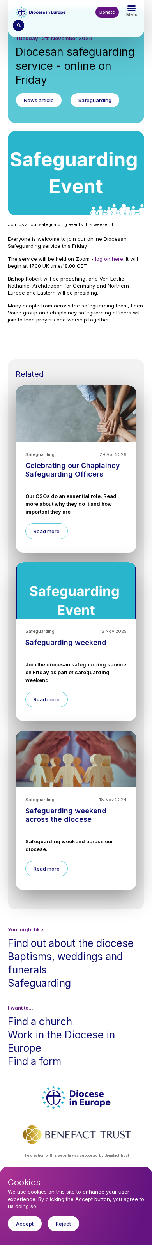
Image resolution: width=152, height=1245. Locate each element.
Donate (107, 12)
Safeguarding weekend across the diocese (65, 815)
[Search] (18, 25)
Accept (25, 1223)
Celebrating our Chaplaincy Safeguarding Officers (72, 469)
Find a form (34, 1061)
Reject (63, 1223)
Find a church (40, 1021)
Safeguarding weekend (65, 642)
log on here (109, 259)
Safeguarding (39, 983)
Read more (47, 531)
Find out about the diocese (71, 943)
